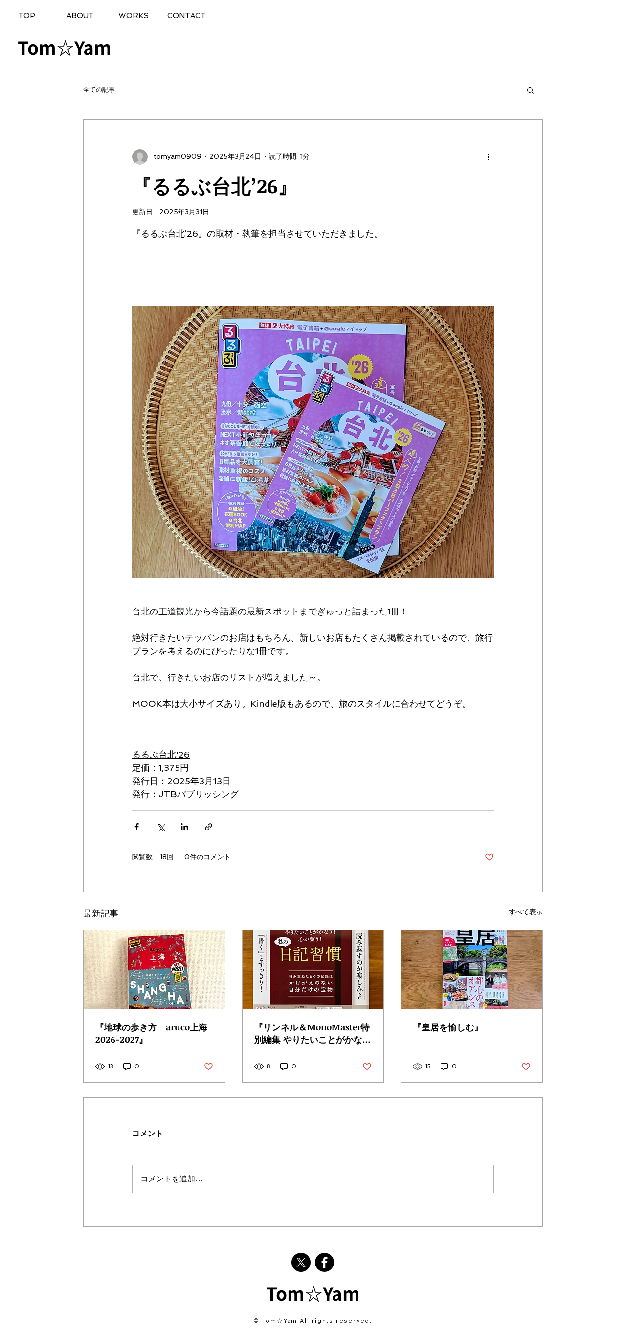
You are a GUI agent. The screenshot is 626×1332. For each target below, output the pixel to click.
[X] (301, 1262)
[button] (530, 90)
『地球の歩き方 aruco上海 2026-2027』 (154, 1033)
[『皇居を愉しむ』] (471, 969)
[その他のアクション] (488, 157)
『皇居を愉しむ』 (448, 1027)
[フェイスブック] (324, 1262)
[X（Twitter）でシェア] (160, 826)
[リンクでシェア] (208, 826)
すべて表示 (526, 912)
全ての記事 (99, 89)
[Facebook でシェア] (136, 826)
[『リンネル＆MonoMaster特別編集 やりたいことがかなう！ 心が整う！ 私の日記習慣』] (313, 969)
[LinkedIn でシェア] (184, 826)
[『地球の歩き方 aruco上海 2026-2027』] (154, 969)
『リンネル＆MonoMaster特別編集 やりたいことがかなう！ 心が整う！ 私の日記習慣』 (312, 1033)
